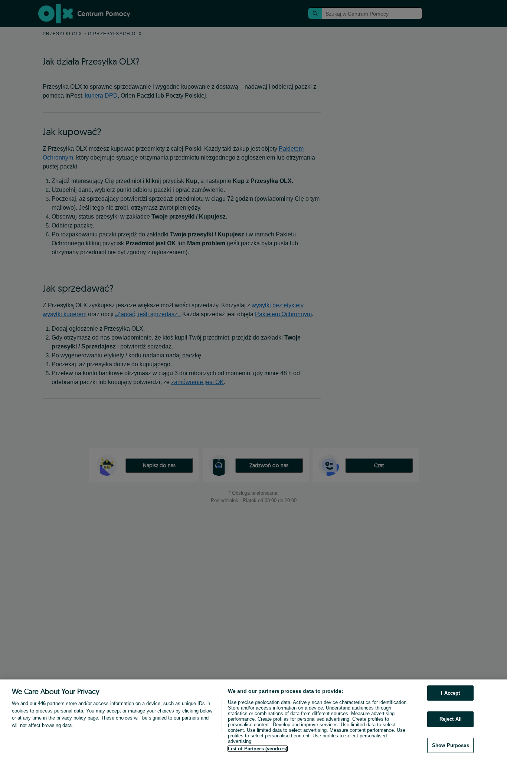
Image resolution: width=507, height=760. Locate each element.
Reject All (450, 719)
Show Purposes (450, 745)
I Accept (450, 693)
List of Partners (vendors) (257, 748)
